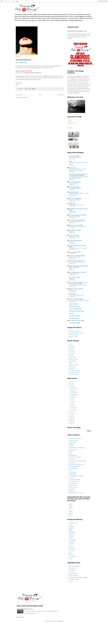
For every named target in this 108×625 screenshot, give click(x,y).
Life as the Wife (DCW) (75, 308)
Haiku (70, 268)
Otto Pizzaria (72, 549)
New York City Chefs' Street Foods (77, 262)
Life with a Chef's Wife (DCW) (77, 255)
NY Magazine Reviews (74, 479)
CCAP (70, 507)
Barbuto (71, 528)
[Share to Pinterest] (34, 88)
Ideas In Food (72, 462)
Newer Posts (19, 94)
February (73, 407)
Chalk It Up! (72, 203)
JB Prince (71, 313)
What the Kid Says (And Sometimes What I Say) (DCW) (78, 266)
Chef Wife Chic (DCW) (75, 230)
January (73, 409)
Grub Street (72, 459)
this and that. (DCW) (74, 277)
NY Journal (71, 477)
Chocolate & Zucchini (75, 182)
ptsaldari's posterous (75, 315)
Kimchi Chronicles (73, 334)
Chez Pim (71, 445)
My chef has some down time (76, 221)
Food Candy (72, 351)
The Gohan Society (74, 374)
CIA (70, 509)
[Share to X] (31, 88)
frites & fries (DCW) (74, 156)
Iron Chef (71, 571)
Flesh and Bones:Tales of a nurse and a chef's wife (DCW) (78, 283)
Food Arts (71, 349)
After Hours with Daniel (74, 566)
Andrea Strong (72, 442)
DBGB (70, 530)
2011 (70, 414)
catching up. (72, 278)
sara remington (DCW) (75, 252)
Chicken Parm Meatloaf (74, 216)
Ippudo (70, 538)
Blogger (61, 621)
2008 (70, 421)
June (72, 401)
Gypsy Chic (71, 231)
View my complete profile (31, 613)
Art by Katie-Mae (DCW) (75, 240)
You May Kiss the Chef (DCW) (77, 220)
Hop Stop (71, 355)
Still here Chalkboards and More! (76, 204)
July (72, 399)
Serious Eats (72, 167)
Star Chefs (71, 491)
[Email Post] (26, 88)
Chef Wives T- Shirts (74, 331)
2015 (70, 381)
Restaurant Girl (72, 485)
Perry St (71, 551)
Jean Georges (72, 539)
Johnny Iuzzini (72, 357)
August (72, 397)
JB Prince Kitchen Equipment (76, 464)
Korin (70, 470)
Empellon (71, 536)
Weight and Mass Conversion (76, 492)
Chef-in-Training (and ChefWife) (77, 272)
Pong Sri (71, 554)
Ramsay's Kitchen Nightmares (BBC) (78, 577)
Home (40, 94)
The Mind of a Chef (74, 579)
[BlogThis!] (30, 88)
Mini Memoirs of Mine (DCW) (76, 320)
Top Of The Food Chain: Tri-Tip (76, 295)
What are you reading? (74, 199)
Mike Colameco (73, 361)
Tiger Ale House (20, 72)
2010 (70, 416)
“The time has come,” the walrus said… (78, 226)
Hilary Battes (29, 609)
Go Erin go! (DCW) (74, 235)
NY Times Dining (73, 483)
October (73, 390)
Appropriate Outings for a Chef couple (77, 248)
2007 (70, 423)
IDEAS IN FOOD (73, 304)
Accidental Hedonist (74, 306)
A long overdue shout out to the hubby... (78, 285)
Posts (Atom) (25, 97)
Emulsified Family (74, 192)
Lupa (70, 545)
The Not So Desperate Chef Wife (77, 215)
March (72, 405)
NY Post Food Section (74, 481)
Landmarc (71, 543)
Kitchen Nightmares (74, 575)
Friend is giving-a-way (74, 273)
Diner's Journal (72, 449)
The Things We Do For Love (75, 188)
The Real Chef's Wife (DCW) (76, 311)
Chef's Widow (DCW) (74, 323)
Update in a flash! (73, 290)
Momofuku (71, 547)
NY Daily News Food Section (76, 475)
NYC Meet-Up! (21, 62)
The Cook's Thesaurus (74, 372)
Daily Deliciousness (74, 318)
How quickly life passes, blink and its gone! (79, 300)
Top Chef (71, 581)
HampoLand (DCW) (74, 187)
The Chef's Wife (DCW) (75, 198)
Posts (70, 120)
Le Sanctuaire (72, 472)
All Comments (73, 123)
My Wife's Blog (72, 474)
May (72, 403)
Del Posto (71, 534)
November (73, 388)
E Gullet (71, 451)
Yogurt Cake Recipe (73, 183)
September (73, 394)
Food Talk (71, 353)
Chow (70, 344)
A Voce (70, 524)
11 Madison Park (73, 523)
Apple (70, 504)
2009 (70, 419)
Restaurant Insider (73, 364)
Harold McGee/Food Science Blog (77, 460)
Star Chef (71, 368)
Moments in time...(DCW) (75, 288)
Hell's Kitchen (72, 570)
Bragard (71, 505)
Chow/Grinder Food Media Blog (77, 447)
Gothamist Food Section (75, 457)
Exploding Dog (72, 455)
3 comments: (20, 88)
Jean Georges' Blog (74, 466)
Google (71, 511)
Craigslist (71, 346)
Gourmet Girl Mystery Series (76, 332)
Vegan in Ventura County (74, 257)
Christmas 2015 (72, 211)
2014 (70, 384)
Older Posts (61, 94)
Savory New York (73, 487)
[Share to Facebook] (33, 88)
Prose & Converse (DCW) (75, 225)
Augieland (71, 444)
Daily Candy (72, 348)
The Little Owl (72, 556)
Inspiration (71, 241)
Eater (70, 161)
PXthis (70, 363)
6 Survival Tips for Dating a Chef (77, 31)
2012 (70, 412)
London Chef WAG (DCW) (76, 299)
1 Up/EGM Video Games (75, 438)
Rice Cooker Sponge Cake (75, 157)
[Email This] (28, 88)
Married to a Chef (73, 336)
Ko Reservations (73, 468)
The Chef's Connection (74, 370)
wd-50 (70, 558)
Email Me (69, 128)
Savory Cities (72, 366)
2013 (70, 386)
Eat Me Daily (72, 293)
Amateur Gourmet (73, 440)
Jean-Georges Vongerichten (76, 260)
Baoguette (71, 526)
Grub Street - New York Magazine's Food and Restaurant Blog (78, 175)
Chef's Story (72, 568)
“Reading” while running (74, 236)
